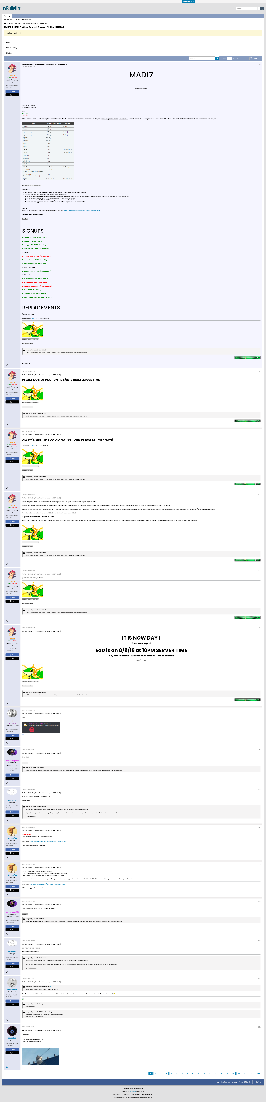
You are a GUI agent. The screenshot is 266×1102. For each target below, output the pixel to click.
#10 (259, 827)
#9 (259, 789)
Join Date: (9, 85)
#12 (259, 901)
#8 (259, 750)
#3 (259, 431)
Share (13, 91)
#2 (259, 371)
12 (209, 1074)
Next (258, 1074)
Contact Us (225, 1082)
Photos (9, 53)
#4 (259, 494)
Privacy (234, 1082)
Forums (7, 16)
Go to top (257, 1082)
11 (204, 1074)
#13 (259, 941)
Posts (8, 43)
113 (251, 1074)
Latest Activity (11, 48)
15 (227, 1074)
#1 (259, 64)
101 (245, 1074)
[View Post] (50, 986)
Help (217, 1082)
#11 (259, 864)
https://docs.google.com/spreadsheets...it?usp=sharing (48, 841)
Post (13, 95)
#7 (259, 710)
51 (239, 1074)
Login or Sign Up (189, 1)
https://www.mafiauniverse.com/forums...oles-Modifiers (82, 210)
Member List (8, 19)
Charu (33, 319)
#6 (259, 628)
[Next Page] (244, 58)
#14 (259, 978)
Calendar (17, 19)
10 (198, 1074)
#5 (259, 570)
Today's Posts (26, 19)
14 (221, 1074)
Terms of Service (245, 1082)
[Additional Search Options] (258, 8)
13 (215, 1074)
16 (233, 1074)
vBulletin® (132, 1091)
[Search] (262, 8)
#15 (259, 1027)
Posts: (8, 87)
